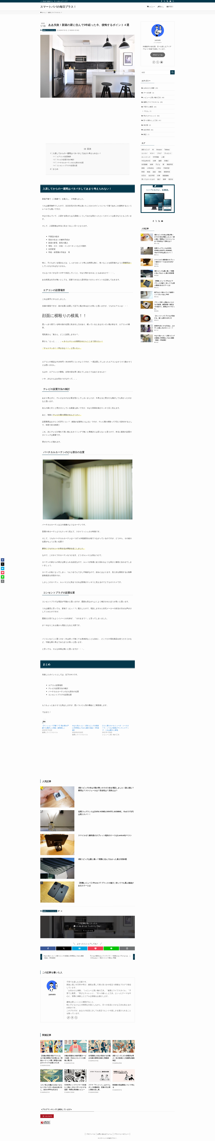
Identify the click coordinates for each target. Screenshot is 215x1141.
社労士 (144, 175)
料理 (143, 172)
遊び (158, 179)
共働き (166, 161)
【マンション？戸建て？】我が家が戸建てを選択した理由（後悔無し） (55, 726)
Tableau (167, 149)
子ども (147, 111)
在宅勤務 (144, 164)
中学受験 (156, 157)
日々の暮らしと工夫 (152, 120)
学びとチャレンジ (151, 116)
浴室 (154, 172)
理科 (159, 172)
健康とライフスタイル (49, 30)
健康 (160, 161)
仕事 (154, 161)
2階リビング (146, 149)
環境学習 (167, 172)
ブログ (159, 153)
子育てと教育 (149, 107)
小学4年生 (150, 168)
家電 (143, 168)
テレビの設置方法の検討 (65, 159)
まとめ (55, 169)
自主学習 (148, 130)
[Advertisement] (87, 120)
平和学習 (166, 168)
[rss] (167, 1)
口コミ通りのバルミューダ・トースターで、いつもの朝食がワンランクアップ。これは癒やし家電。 (115, 727)
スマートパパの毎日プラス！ (58, 6)
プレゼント (167, 153)
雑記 (146, 134)
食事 (164, 179)
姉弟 (151, 164)
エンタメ (144, 153)
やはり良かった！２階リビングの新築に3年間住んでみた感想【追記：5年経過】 (85, 727)
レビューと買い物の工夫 (153, 97)
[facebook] (161, 1)
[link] (68, 1017)
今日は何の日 (146, 161)
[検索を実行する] (172, 72)
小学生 (158, 168)
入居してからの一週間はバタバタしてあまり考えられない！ (77, 153)
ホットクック (146, 157)
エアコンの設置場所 (64, 156)
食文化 (171, 179)
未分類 (147, 125)
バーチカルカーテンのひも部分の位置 (70, 162)
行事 (158, 175)
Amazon (159, 149)
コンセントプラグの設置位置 (67, 165)
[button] (48, 948)
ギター (152, 153)
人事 (162, 157)
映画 (148, 172)
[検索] (173, 1)
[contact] (170, 1)
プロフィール (158, 55)
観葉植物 (166, 175)
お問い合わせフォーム (104, 1134)
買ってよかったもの (148, 179)
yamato (52, 994)
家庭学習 (170, 164)
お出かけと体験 (150, 88)
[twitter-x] (164, 1)
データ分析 (148, 93)
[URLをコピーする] (127, 948)
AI (153, 149)
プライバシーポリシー (121, 1134)
